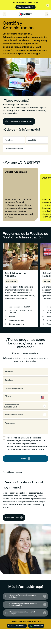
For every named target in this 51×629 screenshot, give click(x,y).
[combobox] (25, 406)
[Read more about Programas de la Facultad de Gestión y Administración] (20, 285)
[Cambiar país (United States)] (43, 397)
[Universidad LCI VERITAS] (25, 14)
